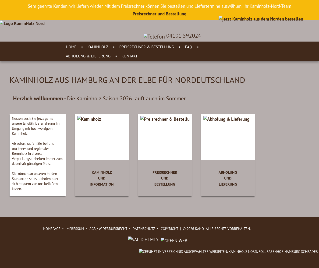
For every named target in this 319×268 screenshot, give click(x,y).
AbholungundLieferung (228, 178)
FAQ (188, 46)
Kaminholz (98, 46)
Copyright (169, 228)
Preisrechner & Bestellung (146, 46)
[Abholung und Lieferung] (226, 119)
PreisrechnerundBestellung (164, 178)
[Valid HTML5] (144, 239)
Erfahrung (47, 123)
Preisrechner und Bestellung (159, 14)
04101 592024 (183, 35)
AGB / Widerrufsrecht (108, 228)
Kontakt (130, 56)
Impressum (75, 228)
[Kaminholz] (89, 119)
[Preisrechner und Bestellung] (261, 19)
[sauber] (173, 239)
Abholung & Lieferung (88, 56)
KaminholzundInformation (102, 178)
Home (71, 46)
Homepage (51, 228)
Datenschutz (143, 228)
